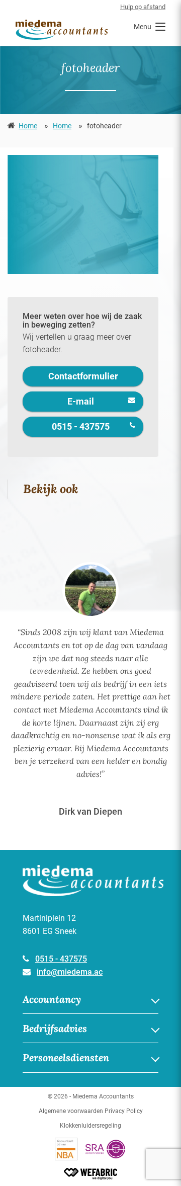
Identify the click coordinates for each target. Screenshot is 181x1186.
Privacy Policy (124, 1111)
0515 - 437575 (61, 959)
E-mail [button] (80, 401)
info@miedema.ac (70, 972)
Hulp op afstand (142, 7)
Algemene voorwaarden (71, 1111)
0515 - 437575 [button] (81, 426)
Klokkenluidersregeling (90, 1125)
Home (28, 126)
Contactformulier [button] (83, 376)
